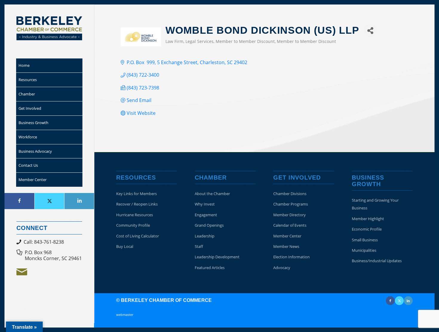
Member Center (287, 236)
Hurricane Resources (134, 214)
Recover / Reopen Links (137, 204)
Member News (286, 246)
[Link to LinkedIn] (79, 201)
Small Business (365, 240)
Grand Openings (209, 225)
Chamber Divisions (289, 193)
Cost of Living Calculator (137, 236)
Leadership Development (217, 257)
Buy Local (124, 246)
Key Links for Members (136, 193)
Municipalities (364, 250)
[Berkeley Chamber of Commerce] (49, 28)
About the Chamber (212, 193)
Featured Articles (210, 267)
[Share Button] (370, 30)
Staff (199, 246)
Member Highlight (368, 218)
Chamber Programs (290, 204)
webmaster (124, 314)
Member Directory (289, 214)
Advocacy (281, 267)
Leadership (204, 236)
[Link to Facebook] (19, 201)
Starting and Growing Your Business (375, 204)
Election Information (291, 257)
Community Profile (133, 225)
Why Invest (205, 204)
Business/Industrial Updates (377, 260)
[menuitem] (49, 65)
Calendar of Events (289, 225)
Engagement (206, 214)
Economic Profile (367, 229)
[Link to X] (49, 201)
